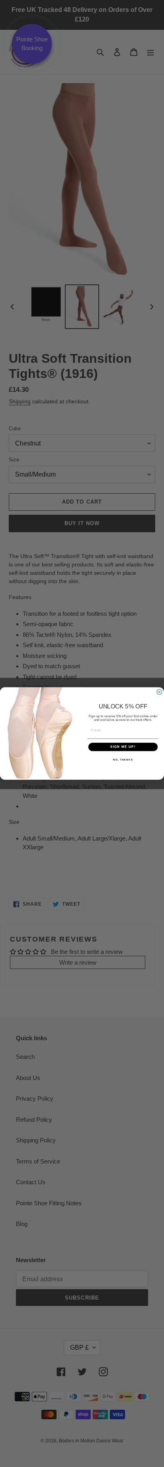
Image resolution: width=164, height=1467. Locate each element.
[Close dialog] (159, 692)
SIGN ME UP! (123, 747)
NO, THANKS (123, 759)
